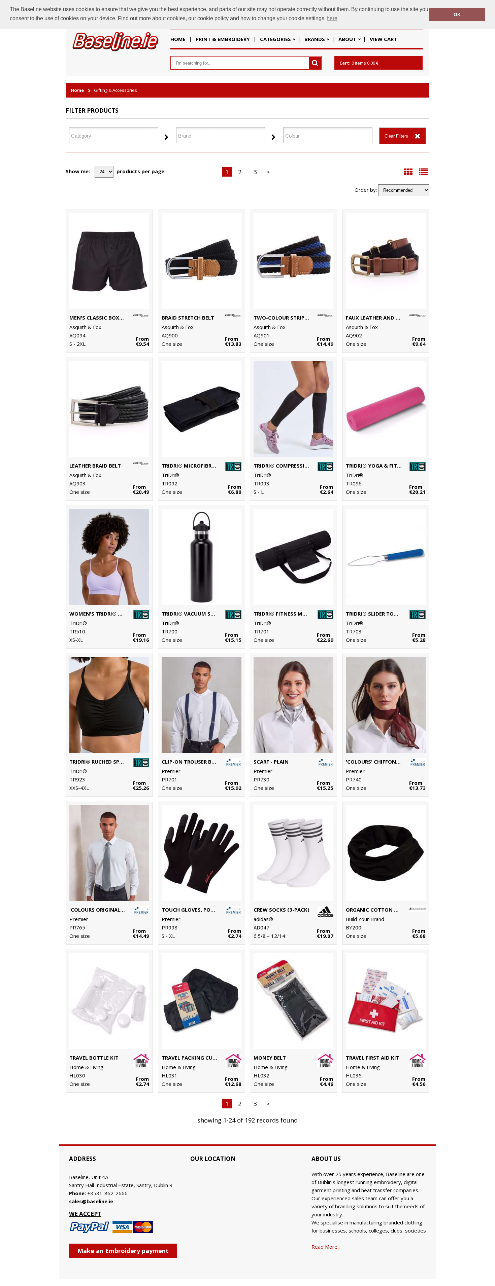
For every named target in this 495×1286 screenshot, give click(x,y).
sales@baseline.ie (91, 1201)
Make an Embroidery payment (123, 1251)
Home (178, 39)
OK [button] (457, 14)
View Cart (383, 39)
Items (358, 63)
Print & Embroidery (223, 39)
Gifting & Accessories (115, 90)
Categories (275, 39)
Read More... (325, 1246)
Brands (314, 39)
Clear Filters (396, 136)
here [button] (332, 18)
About (347, 39)
